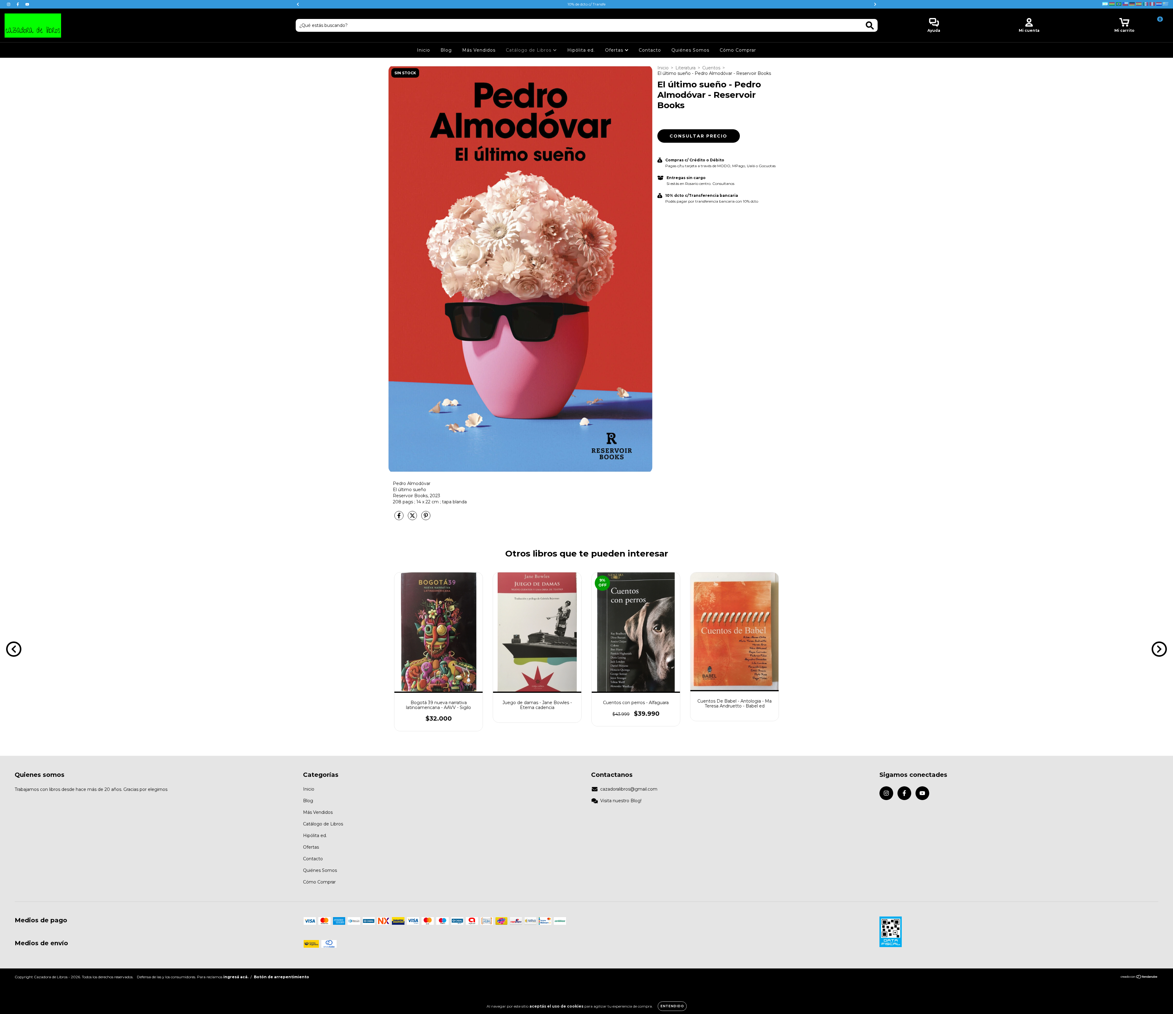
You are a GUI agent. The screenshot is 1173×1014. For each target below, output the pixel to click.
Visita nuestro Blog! (620, 800)
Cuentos (711, 68)
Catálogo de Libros (529, 50)
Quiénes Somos (690, 50)
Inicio (423, 50)
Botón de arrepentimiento (281, 977)
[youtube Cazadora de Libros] (27, 4)
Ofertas (615, 50)
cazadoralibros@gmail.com (628, 789)
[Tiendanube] (1139, 977)
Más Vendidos (478, 50)
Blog (446, 50)
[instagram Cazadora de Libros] (9, 4)
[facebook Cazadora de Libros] (18, 4)
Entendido (672, 1006)
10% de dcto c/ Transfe (586, 4)
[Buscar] (870, 25)
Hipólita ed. (581, 50)
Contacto (650, 50)
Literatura (685, 68)
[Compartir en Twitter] (413, 518)
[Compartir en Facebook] (399, 518)
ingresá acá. (235, 977)
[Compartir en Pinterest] (425, 518)
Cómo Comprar (738, 50)
